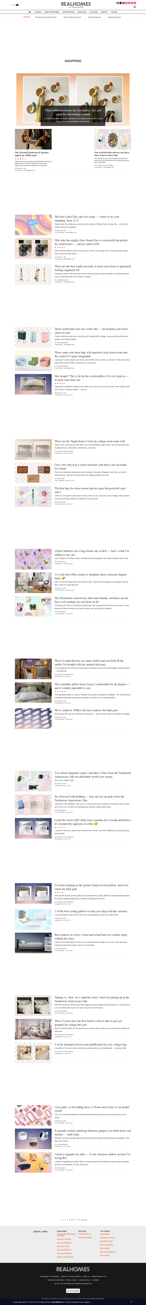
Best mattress (105, 1234)
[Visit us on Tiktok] (135, 3)
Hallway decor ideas (114, 17)
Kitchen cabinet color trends (72, 17)
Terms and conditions (55, 1280)
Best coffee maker (106, 1241)
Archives (84, 1220)
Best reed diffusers (106, 1244)
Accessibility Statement (49, 1276)
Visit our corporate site (97, 1299)
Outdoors (94, 12)
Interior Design (68, 12)
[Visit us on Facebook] (118, 3)
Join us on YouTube (64, 1239)
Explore (114, 12)
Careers (95, 1280)
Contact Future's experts (71, 1276)
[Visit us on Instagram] (129, 3)
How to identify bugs (94, 17)
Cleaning (37, 12)
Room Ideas (82, 12)
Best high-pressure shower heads (46, 17)
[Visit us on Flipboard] (132, 3)
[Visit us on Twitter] (120, 3)
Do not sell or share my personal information (73, 1283)
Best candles (104, 1255)
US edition (57, 1302)
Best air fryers (105, 1248)
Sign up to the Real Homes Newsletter (66, 1234)
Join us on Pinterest (64, 1250)
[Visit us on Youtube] (126, 3)
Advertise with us (85, 1234)
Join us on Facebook (64, 1253)
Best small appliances (108, 1252)
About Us (86, 1276)
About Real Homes (85, 1237)
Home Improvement (51, 12)
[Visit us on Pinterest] (123, 3)
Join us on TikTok (63, 1246)
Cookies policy (85, 1280)
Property (104, 12)
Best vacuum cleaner (107, 1237)
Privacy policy (71, 1280)
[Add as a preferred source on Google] (73, 1291)
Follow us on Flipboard (65, 1257)
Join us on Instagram (64, 1242)
